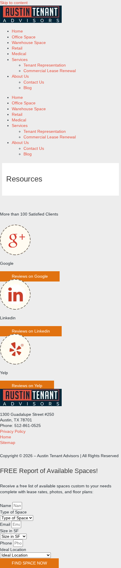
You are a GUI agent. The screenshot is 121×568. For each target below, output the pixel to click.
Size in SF (9, 531)
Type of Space (13, 512)
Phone (6, 543)
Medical (19, 54)
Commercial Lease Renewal (49, 71)
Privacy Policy (13, 431)
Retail (17, 48)
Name (6, 505)
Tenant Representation (44, 65)
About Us (20, 76)
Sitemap (7, 442)
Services (20, 59)
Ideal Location (13, 549)
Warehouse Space (29, 42)
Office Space (24, 37)
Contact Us (33, 82)
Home (17, 31)
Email (5, 524)
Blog (27, 88)
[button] (30, 276)
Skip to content (14, 3)
